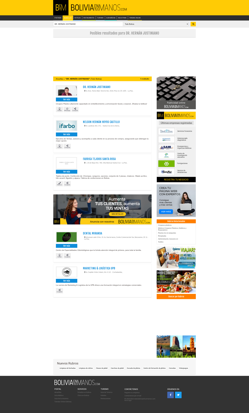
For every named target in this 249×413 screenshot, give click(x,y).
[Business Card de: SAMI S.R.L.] (176, 150)
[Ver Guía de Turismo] (176, 346)
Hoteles (103, 395)
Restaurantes (105, 398)
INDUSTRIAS (122, 18)
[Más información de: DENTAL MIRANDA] (66, 237)
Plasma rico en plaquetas (167, 233)
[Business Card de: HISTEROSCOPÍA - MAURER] (176, 142)
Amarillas (57, 392)
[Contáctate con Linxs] (176, 200)
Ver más (66, 99)
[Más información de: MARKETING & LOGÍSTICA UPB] (66, 272)
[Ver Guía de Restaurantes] (176, 281)
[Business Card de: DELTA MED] (176, 175)
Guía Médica (58, 395)
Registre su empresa (132, 393)
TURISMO (100, 18)
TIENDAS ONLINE (135, 18)
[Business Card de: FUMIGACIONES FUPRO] (176, 167)
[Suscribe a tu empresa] (102, 209)
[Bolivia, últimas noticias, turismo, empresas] (77, 384)
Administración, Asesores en (168, 239)
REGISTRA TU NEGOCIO (176, 179)
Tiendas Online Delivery (62, 402)
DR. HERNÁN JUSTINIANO (96, 87)
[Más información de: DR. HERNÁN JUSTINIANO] (66, 91)
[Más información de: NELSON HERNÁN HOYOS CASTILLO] (66, 126)
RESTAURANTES (88, 18)
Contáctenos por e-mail (133, 396)
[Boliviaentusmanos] (61, 10)
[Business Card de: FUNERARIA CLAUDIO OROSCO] (176, 134)
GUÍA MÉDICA (110, 18)
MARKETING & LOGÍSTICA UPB (99, 268)
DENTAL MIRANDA (92, 233)
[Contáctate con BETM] (176, 92)
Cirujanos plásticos (165, 225)
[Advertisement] (124, 57)
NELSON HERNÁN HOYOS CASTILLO (101, 122)
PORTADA (57, 18)
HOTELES (77, 18)
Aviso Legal (128, 400)
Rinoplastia (162, 236)
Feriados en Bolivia (84, 392)
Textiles (160, 242)
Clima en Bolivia (83, 395)
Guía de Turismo (106, 392)
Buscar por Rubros (176, 296)
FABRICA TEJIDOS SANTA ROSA (99, 159)
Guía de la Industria (61, 398)
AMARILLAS (68, 18)
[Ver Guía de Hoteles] (176, 257)
